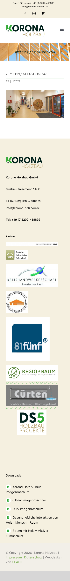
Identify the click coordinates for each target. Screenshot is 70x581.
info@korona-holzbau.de (35, 6)
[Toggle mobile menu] (62, 29)
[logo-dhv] (17, 251)
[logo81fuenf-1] (28, 318)
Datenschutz (33, 557)
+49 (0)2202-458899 (26, 219)
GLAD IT (18, 562)
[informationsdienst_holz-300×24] (32, 243)
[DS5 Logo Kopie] (32, 414)
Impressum (14, 557)
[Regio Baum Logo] (32, 366)
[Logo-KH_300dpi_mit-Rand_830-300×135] (32, 265)
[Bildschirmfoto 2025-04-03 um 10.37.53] (32, 386)
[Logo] (17, 292)
